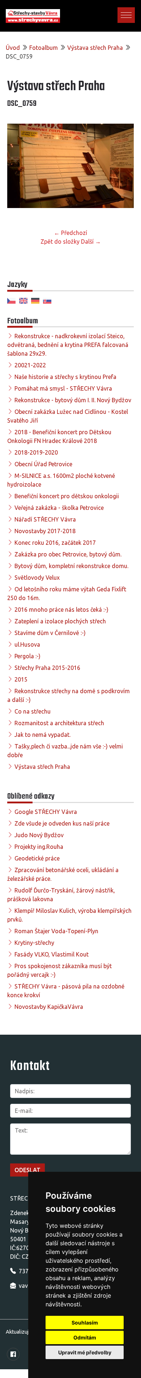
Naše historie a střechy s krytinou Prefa (65, 377)
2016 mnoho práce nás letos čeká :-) (61, 609)
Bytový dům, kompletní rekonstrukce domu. (71, 566)
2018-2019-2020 (36, 452)
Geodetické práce (37, 858)
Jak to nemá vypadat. (42, 734)
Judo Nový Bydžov (39, 835)
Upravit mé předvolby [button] (84, 1352)
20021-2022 (30, 365)
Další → (91, 241)
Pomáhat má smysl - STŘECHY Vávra (63, 388)
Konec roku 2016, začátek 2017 (55, 542)
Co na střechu (32, 711)
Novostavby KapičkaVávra (48, 1006)
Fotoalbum (43, 47)
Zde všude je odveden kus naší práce (62, 823)
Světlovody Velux (37, 577)
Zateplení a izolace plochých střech (60, 621)
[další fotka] (122, 169)
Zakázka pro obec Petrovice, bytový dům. (67, 554)
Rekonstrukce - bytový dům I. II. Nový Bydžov (72, 400)
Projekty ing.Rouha (38, 846)
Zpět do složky (60, 241)
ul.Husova (27, 644)
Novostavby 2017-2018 (45, 531)
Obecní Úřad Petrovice (43, 464)
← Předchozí (70, 232)
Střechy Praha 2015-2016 (47, 667)
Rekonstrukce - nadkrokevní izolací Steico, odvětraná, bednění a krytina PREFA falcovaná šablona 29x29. (67, 345)
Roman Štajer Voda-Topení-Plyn (56, 931)
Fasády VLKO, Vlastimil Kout (51, 954)
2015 (20, 679)
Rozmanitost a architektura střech (59, 723)
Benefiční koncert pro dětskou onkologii (66, 496)
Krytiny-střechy (34, 942)
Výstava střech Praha (95, 47)
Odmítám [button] (84, 1337)
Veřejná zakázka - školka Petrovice (59, 507)
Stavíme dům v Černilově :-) (50, 633)
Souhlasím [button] (85, 1322)
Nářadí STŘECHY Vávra (45, 519)
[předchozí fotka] (19, 169)
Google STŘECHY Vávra (45, 811)
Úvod (13, 47)
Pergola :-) (27, 656)
